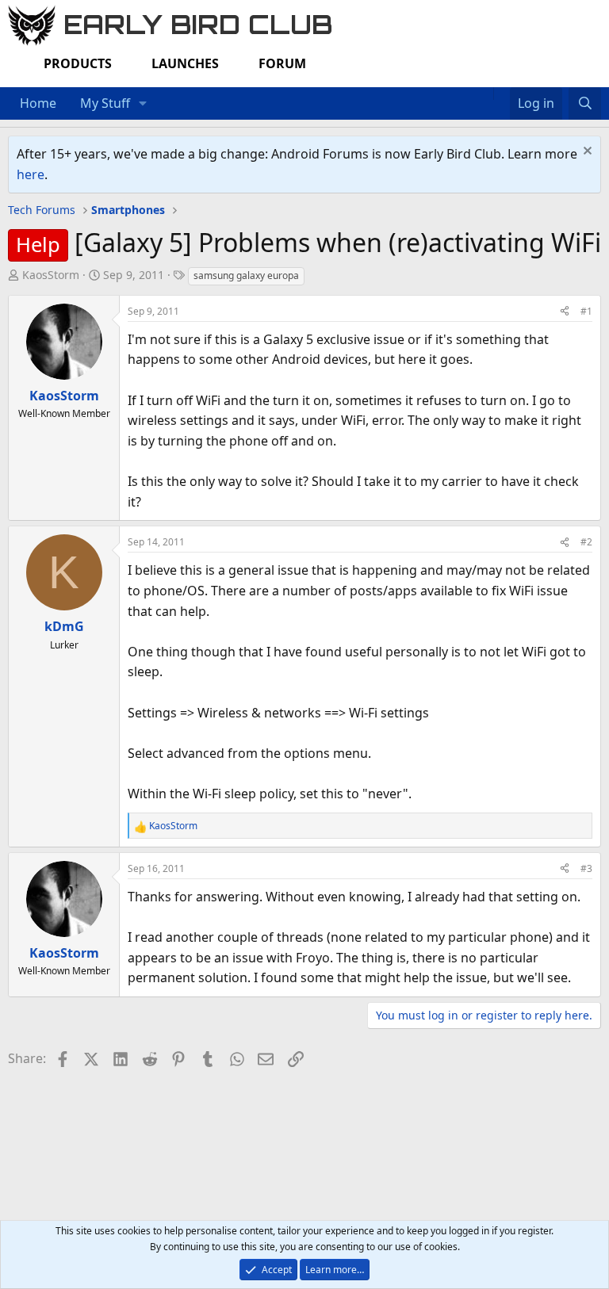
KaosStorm (50, 274)
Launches (185, 63)
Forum (282, 63)
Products (78, 63)
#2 (586, 542)
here (30, 174)
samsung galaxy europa (246, 275)
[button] (143, 103)
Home (38, 103)
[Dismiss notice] (585, 152)
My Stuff (105, 103)
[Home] (485, 93)
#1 (586, 311)
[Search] (585, 103)
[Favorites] (501, 93)
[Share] (564, 311)
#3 (586, 868)
